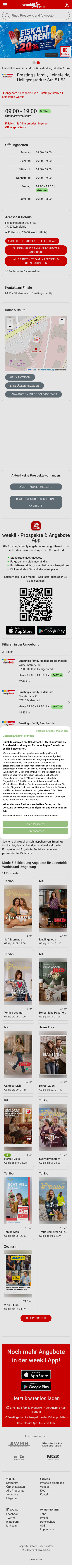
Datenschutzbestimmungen (52, 730)
